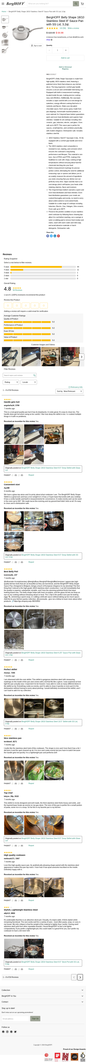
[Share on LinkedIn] (55, 236)
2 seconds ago (65, 68)
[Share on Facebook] (47, 236)
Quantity (49, 45)
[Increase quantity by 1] (66, 50)
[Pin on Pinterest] (58, 236)
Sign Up (35, 1019)
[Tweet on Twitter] (51, 236)
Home (4, 11)
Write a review (73, 28)
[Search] (76, 3)
